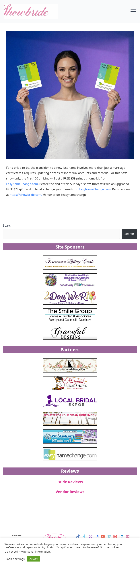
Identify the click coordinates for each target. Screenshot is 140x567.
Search (7, 225)
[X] (90, 536)
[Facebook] (84, 536)
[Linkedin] (121, 536)
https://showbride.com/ (26, 195)
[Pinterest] (115, 536)
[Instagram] (97, 536)
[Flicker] (128, 536)
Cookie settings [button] (15, 558)
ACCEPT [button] (34, 558)
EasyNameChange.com (22, 184)
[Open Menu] (133, 11)
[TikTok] (78, 536)
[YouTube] (103, 536)
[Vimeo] (109, 536)
